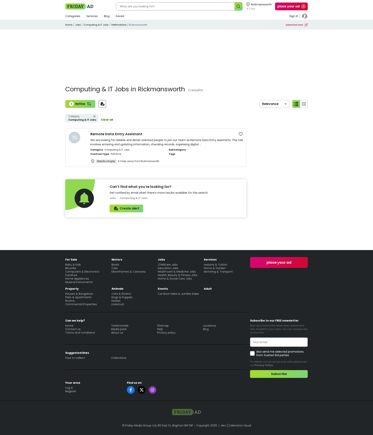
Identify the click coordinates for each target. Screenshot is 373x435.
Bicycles (70, 268)
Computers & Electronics (82, 271)
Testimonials (119, 326)
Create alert (129, 208)
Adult (208, 288)
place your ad (288, 6)
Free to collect (75, 358)
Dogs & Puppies (122, 297)
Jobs (78, 24)
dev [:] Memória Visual (236, 425)
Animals (117, 288)
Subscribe (279, 374)
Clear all (107, 120)
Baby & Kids (73, 264)
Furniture (71, 275)
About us (117, 333)
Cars (115, 268)
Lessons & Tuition (215, 264)
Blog (107, 16)
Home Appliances (77, 278)
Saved (120, 16)
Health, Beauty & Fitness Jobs (177, 275)
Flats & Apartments (78, 297)
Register (70, 391)
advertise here (294, 24)
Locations (209, 326)
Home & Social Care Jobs (175, 278)
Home (68, 24)
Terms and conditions (80, 333)
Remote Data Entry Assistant (116, 134)
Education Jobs (168, 268)
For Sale (71, 259)
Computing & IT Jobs (96, 24)
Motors (117, 259)
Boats (115, 264)
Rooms (70, 300)
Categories (72, 16)
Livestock (118, 304)
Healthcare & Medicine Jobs (177, 271)
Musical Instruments (79, 282)
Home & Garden (215, 268)
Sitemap (163, 326)
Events (163, 288)
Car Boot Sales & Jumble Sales (178, 294)
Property (72, 288)
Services (92, 16)
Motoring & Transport (218, 271)
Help (160, 329)
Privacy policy (166, 333)
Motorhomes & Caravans (129, 271)
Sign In (293, 16)
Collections (118, 358)
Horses (116, 300)
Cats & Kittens (121, 294)
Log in (69, 388)
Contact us (73, 329)
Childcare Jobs (168, 264)
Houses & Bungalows (79, 294)
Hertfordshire (118, 24)
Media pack (119, 329)
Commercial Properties (81, 304)
